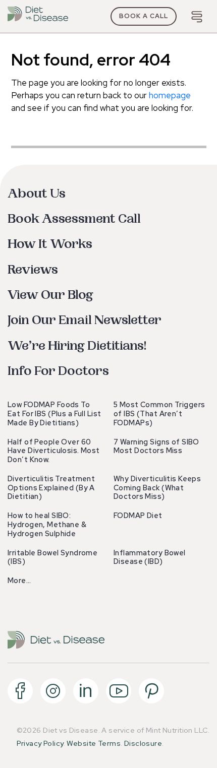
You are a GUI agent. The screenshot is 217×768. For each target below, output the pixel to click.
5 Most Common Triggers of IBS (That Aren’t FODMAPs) (159, 413)
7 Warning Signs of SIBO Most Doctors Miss (156, 446)
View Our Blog (50, 295)
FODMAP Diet (138, 515)
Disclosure (143, 743)
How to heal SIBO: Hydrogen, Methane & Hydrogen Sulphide (47, 524)
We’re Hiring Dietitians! (77, 346)
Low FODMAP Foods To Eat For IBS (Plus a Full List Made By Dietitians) (54, 413)
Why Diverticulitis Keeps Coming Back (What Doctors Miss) (157, 487)
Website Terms (94, 743)
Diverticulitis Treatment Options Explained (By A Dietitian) (51, 487)
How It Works (50, 244)
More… (19, 580)
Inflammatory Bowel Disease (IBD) (150, 557)
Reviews (33, 270)
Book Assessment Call (74, 219)
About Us (37, 193)
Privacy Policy (40, 743)
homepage (170, 95)
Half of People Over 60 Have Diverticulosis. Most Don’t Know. (54, 451)
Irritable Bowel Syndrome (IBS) (52, 557)
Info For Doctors (58, 371)
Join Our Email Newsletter (84, 320)
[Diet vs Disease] (38, 16)
